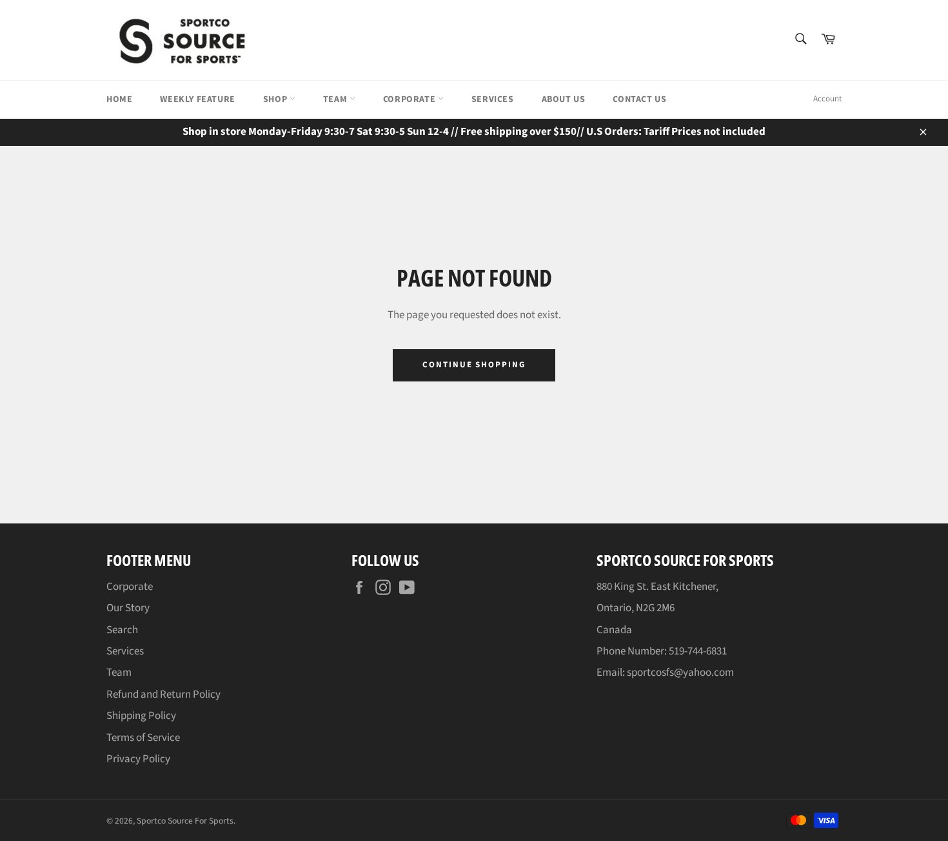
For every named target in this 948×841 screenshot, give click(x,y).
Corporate (410, 99)
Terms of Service (143, 737)
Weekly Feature (197, 99)
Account (827, 99)
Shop (276, 99)
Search (122, 630)
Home (119, 99)
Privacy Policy (138, 759)
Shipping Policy (141, 716)
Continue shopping (474, 364)
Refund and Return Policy (163, 694)
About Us (564, 99)
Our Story (128, 608)
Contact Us (639, 99)
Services (492, 99)
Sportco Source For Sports (185, 821)
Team (336, 99)
